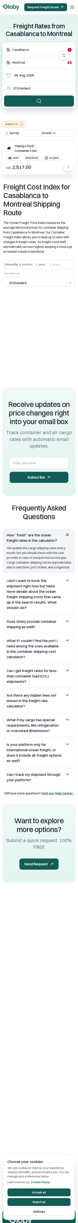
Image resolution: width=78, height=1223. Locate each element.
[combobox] (39, 49)
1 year (40, 264)
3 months (11, 264)
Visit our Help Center (57, 793)
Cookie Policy (40, 1182)
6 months (26, 264)
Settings (39, 1211)
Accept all (39, 1192)
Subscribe (36, 477)
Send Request (36, 864)
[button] (39, 537)
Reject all (39, 1202)
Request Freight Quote (43, 7)
